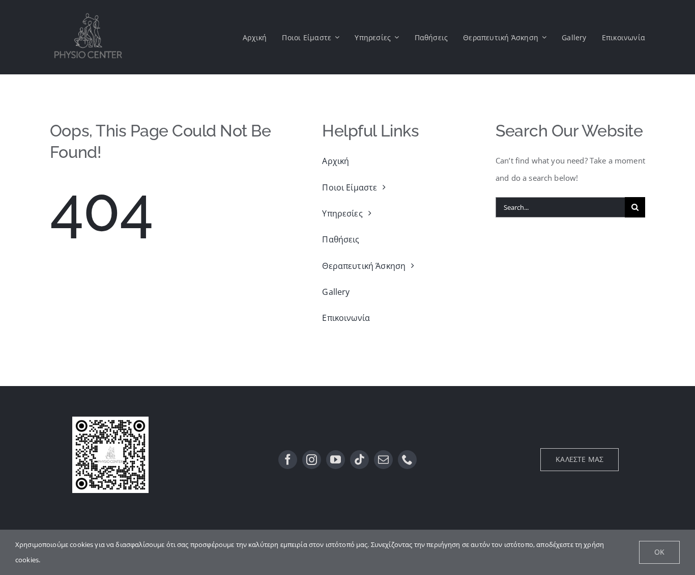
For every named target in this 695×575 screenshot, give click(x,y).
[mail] (383, 459)
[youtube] (335, 459)
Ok (659, 552)
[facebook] (287, 459)
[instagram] (311, 459)
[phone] (407, 459)
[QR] (110, 420)
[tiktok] (359, 459)
